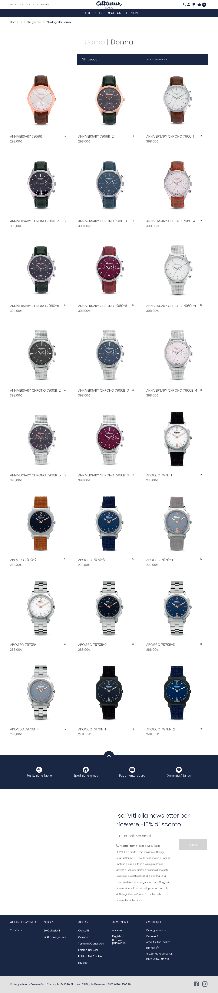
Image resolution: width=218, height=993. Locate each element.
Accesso (117, 930)
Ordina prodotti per (157, 59)
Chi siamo (16, 930)
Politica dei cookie (90, 956)
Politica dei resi (88, 950)
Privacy (82, 963)
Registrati (118, 936)
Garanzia (84, 937)
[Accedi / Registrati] (189, 4)
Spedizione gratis (85, 776)
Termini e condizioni (91, 943)
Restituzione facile (39, 776)
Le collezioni (91, 13)
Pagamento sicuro (132, 776)
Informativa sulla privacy (129, 900)
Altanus (75, 984)
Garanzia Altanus (179, 776)
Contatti (83, 930)
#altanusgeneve (123, 13)
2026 (66, 984)
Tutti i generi (32, 22)
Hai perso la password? (119, 941)
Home (14, 22)
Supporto (44, 4)
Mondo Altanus (22, 4)
